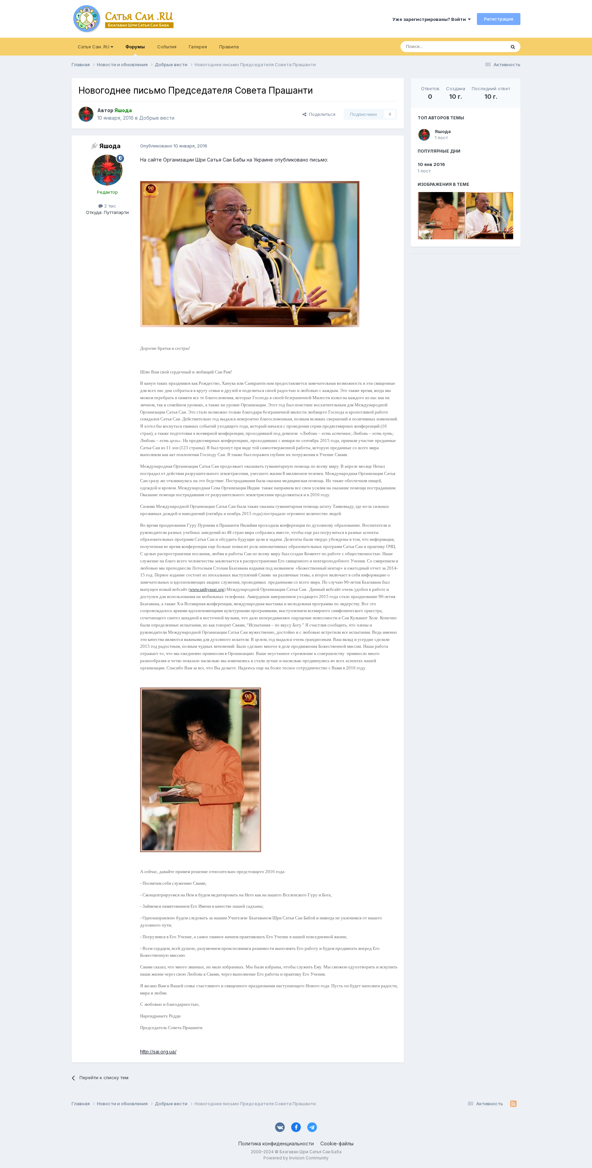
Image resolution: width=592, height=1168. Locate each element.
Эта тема (487, 46)
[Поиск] (512, 46)
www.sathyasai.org (207, 589)
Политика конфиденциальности (276, 1143)
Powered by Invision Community (296, 1157)
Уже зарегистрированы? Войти (430, 19)
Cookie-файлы (337, 1143)
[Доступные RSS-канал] (513, 1103)
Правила (229, 46)
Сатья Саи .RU (94, 46)
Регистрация (498, 19)
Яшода (443, 131)
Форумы (135, 46)
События (166, 46)
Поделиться (320, 114)
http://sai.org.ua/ (158, 1051)
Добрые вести (156, 118)
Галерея (198, 46)
